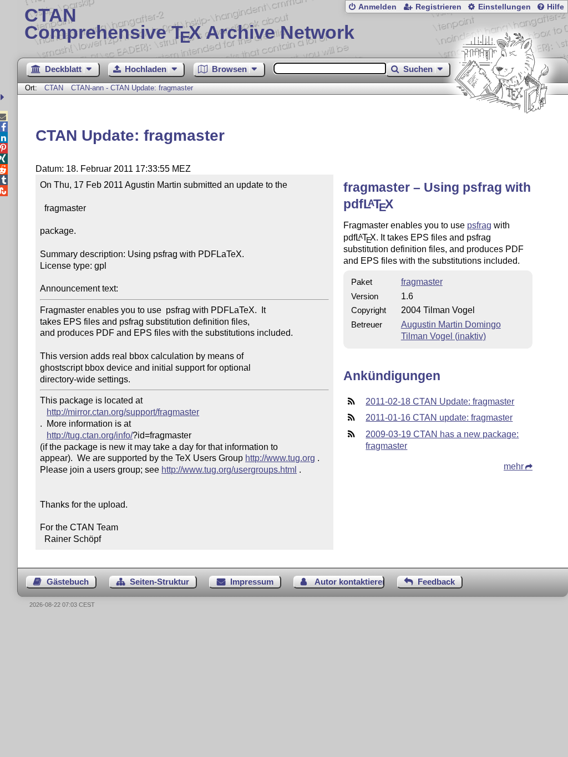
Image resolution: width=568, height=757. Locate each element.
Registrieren (438, 7)
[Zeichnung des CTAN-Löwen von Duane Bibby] (501, 134)
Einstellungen (504, 7)
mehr (514, 466)
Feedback (436, 581)
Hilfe (555, 7)
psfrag (479, 225)
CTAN (53, 88)
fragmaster (422, 282)
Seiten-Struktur (159, 581)
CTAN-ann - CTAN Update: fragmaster (132, 88)
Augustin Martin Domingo (451, 324)
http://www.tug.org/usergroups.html (229, 469)
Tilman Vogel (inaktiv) (443, 336)
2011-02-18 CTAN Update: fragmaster (440, 401)
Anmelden (377, 7)
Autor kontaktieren (349, 581)
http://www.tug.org (280, 458)
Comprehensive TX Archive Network (189, 25)
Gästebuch (68, 581)
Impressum (251, 581)
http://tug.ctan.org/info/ (90, 435)
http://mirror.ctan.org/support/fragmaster (123, 412)
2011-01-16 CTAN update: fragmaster (439, 417)
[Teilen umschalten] (4, 97)
